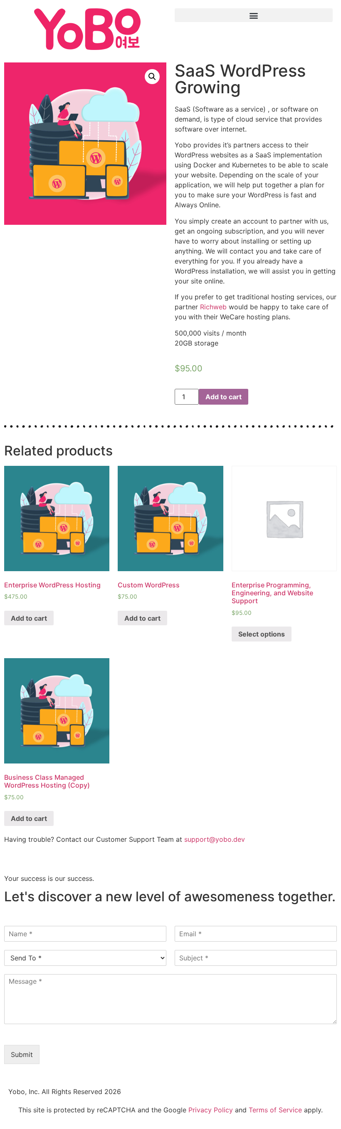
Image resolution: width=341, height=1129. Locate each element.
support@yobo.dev (214, 839)
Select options (261, 634)
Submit (22, 1054)
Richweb (213, 307)
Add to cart (223, 397)
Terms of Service (275, 1110)
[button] (254, 15)
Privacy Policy (210, 1110)
